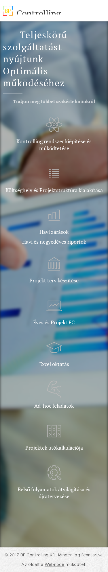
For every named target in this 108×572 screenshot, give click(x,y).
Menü (99, 10)
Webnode (55, 564)
